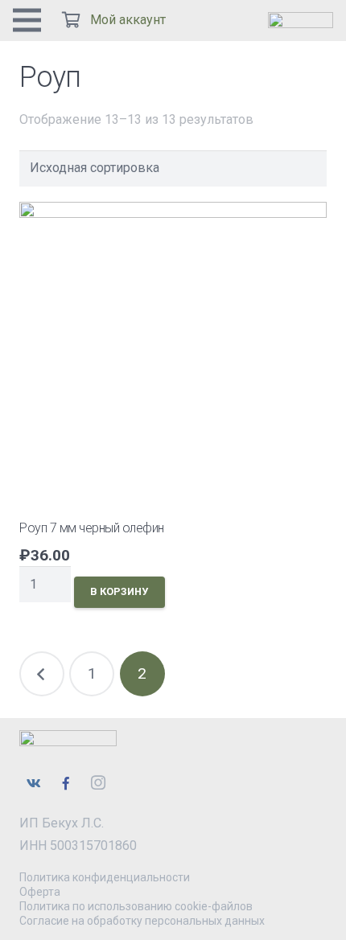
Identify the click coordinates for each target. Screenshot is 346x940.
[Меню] (26, 20)
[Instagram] (98, 783)
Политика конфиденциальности (104, 877)
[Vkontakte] (34, 783)
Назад (41, 673)
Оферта (39, 891)
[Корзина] (71, 20)
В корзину (119, 591)
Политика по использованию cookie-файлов (136, 906)
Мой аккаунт (128, 19)
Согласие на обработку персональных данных (142, 920)
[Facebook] (66, 783)
